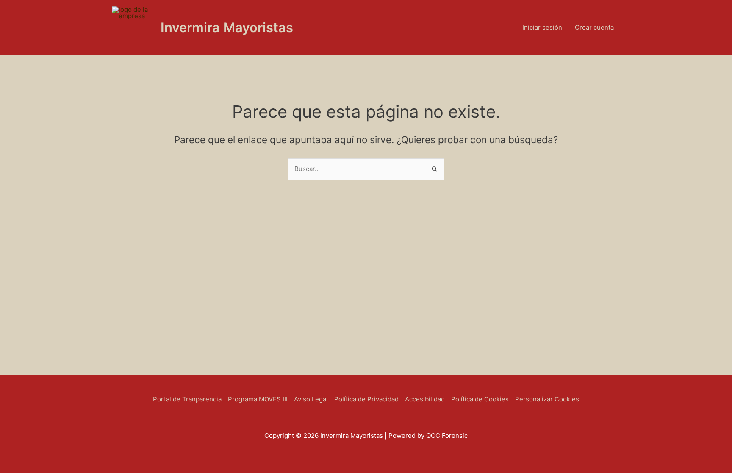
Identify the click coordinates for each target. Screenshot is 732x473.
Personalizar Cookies (547, 399)
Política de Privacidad (366, 399)
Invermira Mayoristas (227, 27)
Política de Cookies (480, 399)
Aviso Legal (311, 399)
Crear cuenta (594, 27)
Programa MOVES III (258, 399)
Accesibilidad (425, 399)
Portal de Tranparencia (187, 399)
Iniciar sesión (542, 27)
